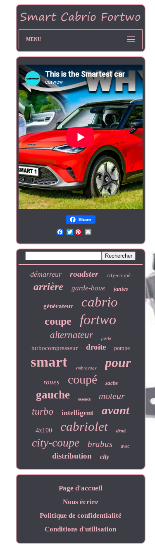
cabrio (99, 302)
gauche (53, 395)
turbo (42, 411)
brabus (100, 444)
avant (115, 410)
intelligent (77, 412)
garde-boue (88, 288)
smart (49, 362)
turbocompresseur (54, 348)
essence (84, 399)
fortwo (98, 319)
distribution (72, 455)
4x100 (44, 430)
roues (51, 382)
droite (96, 347)
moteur (112, 396)
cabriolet (84, 426)
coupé (82, 379)
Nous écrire (80, 502)
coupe (58, 321)
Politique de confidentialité (81, 515)
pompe (122, 348)
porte (106, 338)
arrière (48, 286)
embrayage (86, 367)
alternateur (71, 335)
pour (118, 362)
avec (125, 446)
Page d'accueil (81, 488)
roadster (84, 273)
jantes (121, 289)
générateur (58, 306)
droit (121, 431)
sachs (111, 383)
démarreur (46, 274)
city (104, 456)
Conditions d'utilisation (80, 529)
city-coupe (55, 442)
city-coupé (119, 275)
